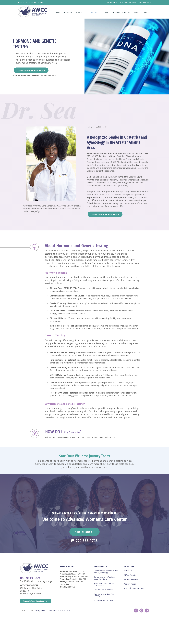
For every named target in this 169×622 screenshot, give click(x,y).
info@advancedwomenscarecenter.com (53, 610)
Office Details (130, 575)
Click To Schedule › (84, 531)
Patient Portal (130, 12)
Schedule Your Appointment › (31, 70)
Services (94, 12)
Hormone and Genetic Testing (104, 595)
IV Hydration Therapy (103, 600)
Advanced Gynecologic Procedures (104, 584)
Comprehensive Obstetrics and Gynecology (106, 572)
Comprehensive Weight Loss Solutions (104, 578)
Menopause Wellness (103, 589)
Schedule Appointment (134, 588)
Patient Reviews (112, 12)
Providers (68, 12)
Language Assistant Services (106, 618)
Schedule (145, 12)
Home (57, 12)
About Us (80, 12)
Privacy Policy (123, 618)
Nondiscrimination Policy (140, 618)
